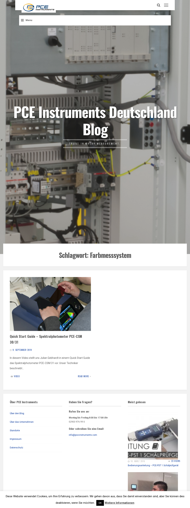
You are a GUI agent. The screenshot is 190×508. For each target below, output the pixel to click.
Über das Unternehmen (22, 422)
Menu (29, 20)
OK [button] (100, 502)
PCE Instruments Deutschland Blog (95, 120)
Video (17, 376)
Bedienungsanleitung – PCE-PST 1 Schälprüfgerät (153, 465)
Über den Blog (17, 413)
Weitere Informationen (119, 502)
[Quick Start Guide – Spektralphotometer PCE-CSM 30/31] (50, 304)
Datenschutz (16, 447)
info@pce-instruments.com (83, 435)
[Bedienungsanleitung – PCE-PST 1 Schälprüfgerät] (153, 434)
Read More (83, 376)
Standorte (15, 430)
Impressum (16, 439)
